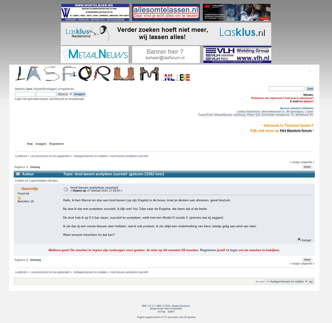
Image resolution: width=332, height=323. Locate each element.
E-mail (294, 101)
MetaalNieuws (223, 114)
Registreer (208, 250)
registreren (67, 89)
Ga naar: (260, 281)
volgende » (307, 162)
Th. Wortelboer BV (302, 114)
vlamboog (239, 114)
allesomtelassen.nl (272, 111)
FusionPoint (205, 114)
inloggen (51, 89)
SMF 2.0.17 (148, 305)
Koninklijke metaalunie (276, 114)
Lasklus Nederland (248, 111)
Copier (309, 111)
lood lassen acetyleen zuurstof (94, 187)
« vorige (295, 162)
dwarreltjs (29, 189)
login (234, 250)
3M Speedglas (295, 111)
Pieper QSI (253, 114)
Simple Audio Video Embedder (166, 308)
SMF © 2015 (163, 305)
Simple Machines (181, 305)
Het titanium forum (296, 131)
